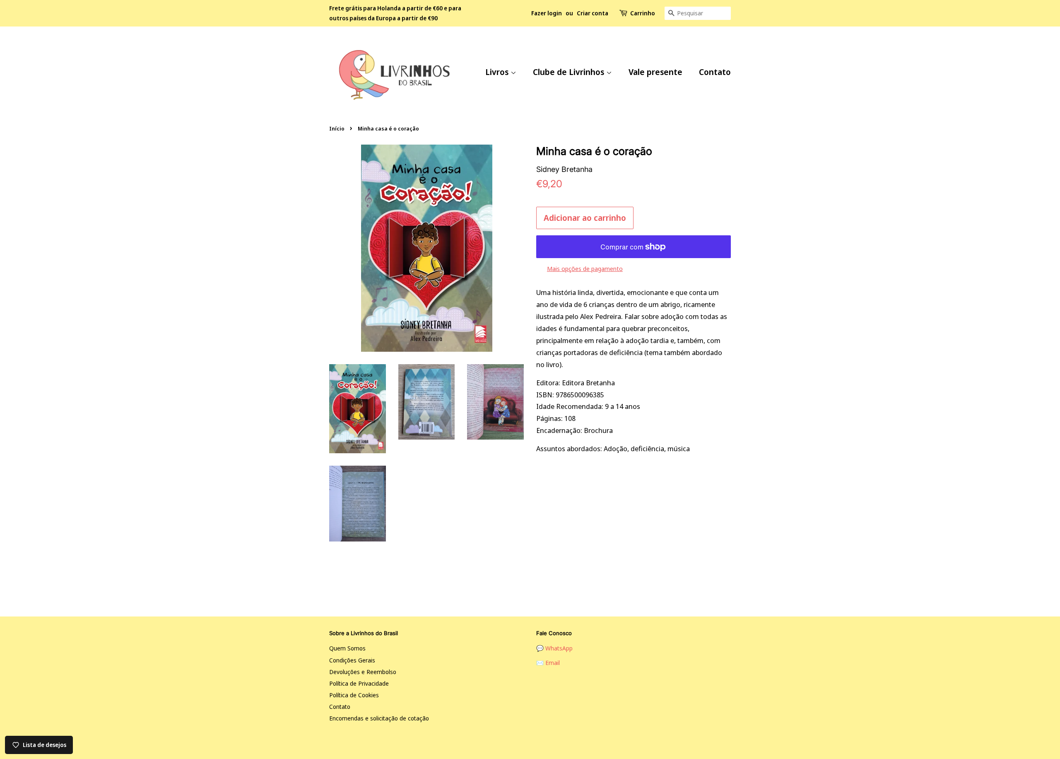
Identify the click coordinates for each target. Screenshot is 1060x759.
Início (336, 128)
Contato (715, 71)
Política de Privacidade (359, 683)
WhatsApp (559, 648)
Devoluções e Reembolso (362, 672)
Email (552, 663)
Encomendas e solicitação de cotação (379, 718)
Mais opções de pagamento (585, 268)
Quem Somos (347, 648)
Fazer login (546, 13)
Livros (498, 71)
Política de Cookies (354, 695)
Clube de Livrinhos (569, 71)
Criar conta (592, 13)
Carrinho (642, 13)
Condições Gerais (352, 660)
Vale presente (655, 71)
